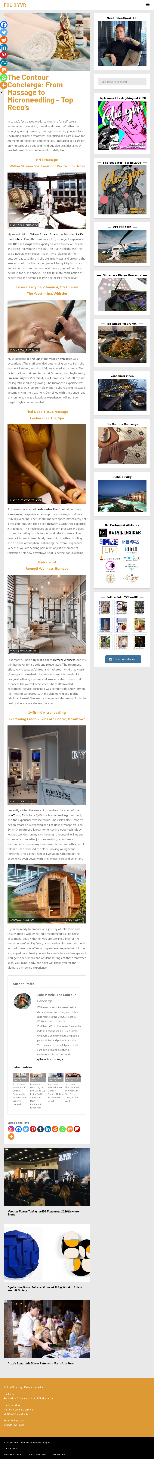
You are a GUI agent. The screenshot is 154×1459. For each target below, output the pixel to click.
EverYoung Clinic (18, 815)
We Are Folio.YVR (12, 1454)
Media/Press (58, 1454)
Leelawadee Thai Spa (50, 509)
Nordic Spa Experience (47, 920)
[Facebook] (18, 1129)
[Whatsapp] (62, 1129)
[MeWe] (4, 62)
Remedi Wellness (64, 659)
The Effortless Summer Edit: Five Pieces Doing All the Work (72, 1093)
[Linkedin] (48, 1129)
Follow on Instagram (124, 659)
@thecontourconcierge (50, 1059)
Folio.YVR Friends (35, 1079)
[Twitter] (26, 1129)
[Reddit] (55, 1129)
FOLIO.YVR (15, 5)
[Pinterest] (33, 1129)
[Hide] (1, 92)
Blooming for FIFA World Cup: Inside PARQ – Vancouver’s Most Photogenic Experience (38, 1097)
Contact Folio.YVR (37, 1454)
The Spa (35, 358)
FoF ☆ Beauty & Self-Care (20, 1079)
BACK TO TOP (11, 1448)
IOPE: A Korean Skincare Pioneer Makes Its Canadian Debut (55, 1093)
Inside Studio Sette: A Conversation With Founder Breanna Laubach (20, 1095)
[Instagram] (11, 1129)
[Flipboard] (77, 1129)
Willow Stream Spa (42, 234)
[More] (11, 1136)
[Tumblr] (40, 1129)
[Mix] (69, 1129)
